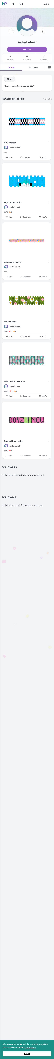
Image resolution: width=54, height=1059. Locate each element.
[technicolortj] (6, 148)
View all (46, 99)
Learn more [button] (30, 1047)
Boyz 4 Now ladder (13, 441)
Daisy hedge (10, 322)
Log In (46, 4)
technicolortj (15, 147)
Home (11, 67)
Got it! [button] (27, 1054)
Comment (27, 157)
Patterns (10, 57)
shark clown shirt (13, 202)
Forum (13, 4)
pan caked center (13, 262)
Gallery (33, 67)
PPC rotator (10, 142)
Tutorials (21, 4)
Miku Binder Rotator (14, 381)
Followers (27, 57)
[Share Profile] (11, 31)
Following (43, 57)
